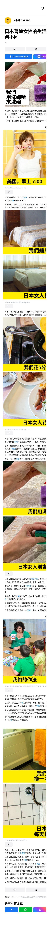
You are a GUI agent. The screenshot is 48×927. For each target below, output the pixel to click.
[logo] (17, 20)
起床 (25, 197)
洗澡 (38, 864)
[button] (15, 49)
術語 (38, 706)
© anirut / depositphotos (39, 686)
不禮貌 (22, 853)
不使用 (28, 586)
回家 (29, 610)
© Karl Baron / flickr (25, 429)
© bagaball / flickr (10, 840)
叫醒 (18, 459)
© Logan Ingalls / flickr (12, 302)
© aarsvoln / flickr (21, 840)
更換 (25, 860)
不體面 (13, 449)
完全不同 (34, 579)
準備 (16, 442)
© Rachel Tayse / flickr (12, 429)
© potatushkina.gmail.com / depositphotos (18, 686)
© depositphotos (10, 188)
